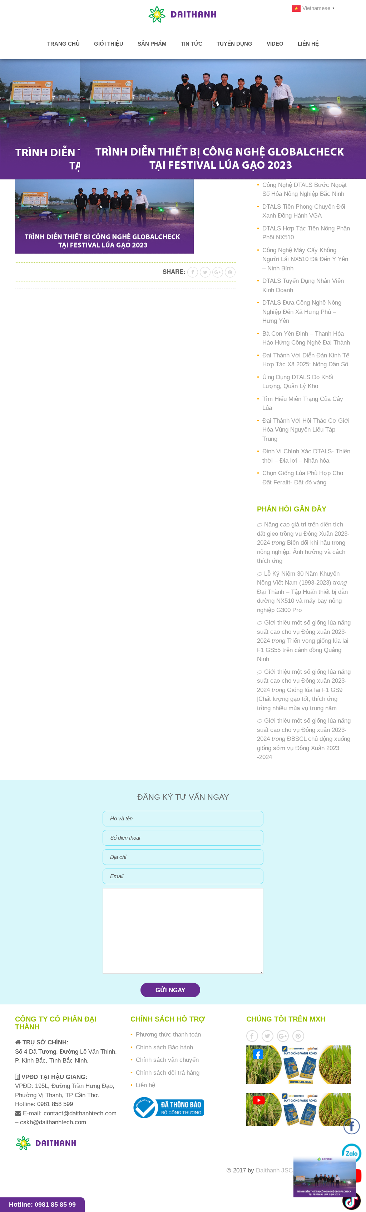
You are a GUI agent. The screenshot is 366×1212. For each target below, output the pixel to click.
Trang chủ (63, 44)
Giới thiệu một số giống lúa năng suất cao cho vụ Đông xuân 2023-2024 (304, 631)
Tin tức (191, 44)
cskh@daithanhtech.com (53, 1122)
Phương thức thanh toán (168, 1034)
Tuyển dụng (234, 44)
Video (275, 44)
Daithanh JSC (274, 1170)
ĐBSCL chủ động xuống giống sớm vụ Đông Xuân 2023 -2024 (303, 747)
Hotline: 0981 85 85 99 (42, 1204)
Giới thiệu (108, 44)
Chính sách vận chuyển (167, 1059)
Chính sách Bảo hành (164, 1047)
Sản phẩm (152, 44)
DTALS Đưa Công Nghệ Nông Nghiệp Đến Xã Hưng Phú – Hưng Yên (301, 311)
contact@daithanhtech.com (80, 1113)
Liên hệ (308, 44)
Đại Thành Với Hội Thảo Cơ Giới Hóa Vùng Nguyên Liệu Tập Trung (306, 429)
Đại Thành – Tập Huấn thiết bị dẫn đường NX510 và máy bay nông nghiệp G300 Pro (302, 601)
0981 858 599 (54, 1104)
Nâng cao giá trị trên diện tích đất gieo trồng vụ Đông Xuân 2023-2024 (303, 533)
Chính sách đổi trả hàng (167, 1072)
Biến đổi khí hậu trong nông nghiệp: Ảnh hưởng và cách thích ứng (301, 551)
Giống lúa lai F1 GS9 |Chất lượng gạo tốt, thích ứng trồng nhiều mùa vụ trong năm (299, 699)
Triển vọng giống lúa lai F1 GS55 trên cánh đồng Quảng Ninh (302, 649)
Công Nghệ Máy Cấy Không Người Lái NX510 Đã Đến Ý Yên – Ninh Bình (305, 259)
